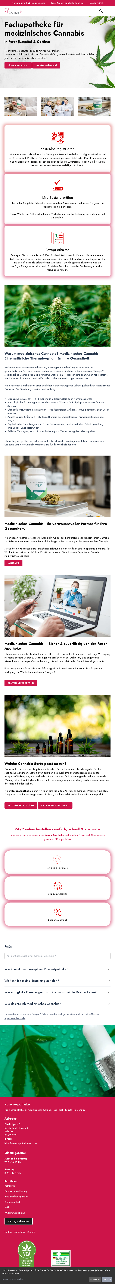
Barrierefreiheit (12, 1202)
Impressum (9, 1186)
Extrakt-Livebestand (46, 65)
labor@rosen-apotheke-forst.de (67, 3)
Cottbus (8, 1232)
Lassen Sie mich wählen (12, 1279)
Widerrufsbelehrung (14, 1213)
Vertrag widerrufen (18, 1221)
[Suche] (101, 11)
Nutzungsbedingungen (16, 1196)
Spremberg (19, 1232)
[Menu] (108, 11)
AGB (7, 1207)
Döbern (31, 1232)
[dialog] (57, 1275)
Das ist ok (107, 1279)
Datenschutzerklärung (15, 1191)
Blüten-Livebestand (18, 65)
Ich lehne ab (95, 1279)
